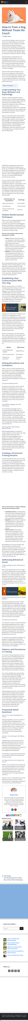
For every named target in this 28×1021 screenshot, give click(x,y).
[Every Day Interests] (5, 2)
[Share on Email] (21, 815)
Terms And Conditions (11, 1016)
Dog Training (7, 876)
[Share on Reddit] (16, 815)
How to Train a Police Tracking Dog (13, 880)
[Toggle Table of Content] (15, 86)
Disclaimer (19, 1016)
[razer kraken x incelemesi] (14, 1020)
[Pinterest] (15, 809)
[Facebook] (12, 809)
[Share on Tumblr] (14, 815)
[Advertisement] (14, 148)
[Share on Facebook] (7, 815)
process (4, 639)
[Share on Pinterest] (9, 815)
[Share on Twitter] (12, 815)
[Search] (21, 928)
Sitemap (24, 1016)
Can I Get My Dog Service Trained (13, 878)
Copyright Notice (18, 1015)
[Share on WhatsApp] (18, 815)
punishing (16, 173)
